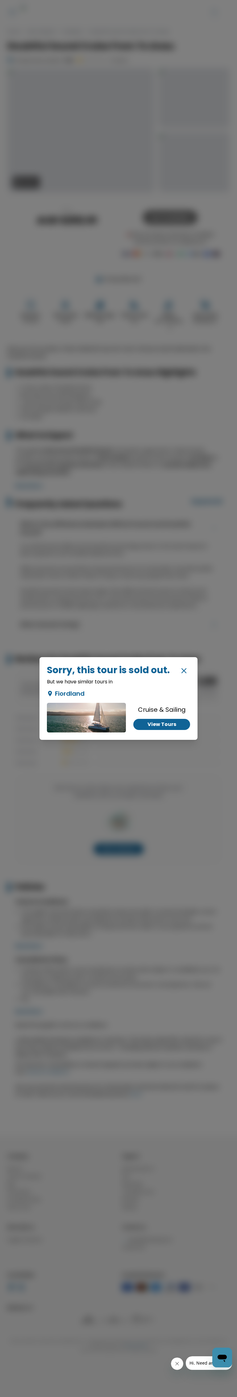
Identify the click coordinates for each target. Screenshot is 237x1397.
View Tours (162, 724)
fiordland (70, 693)
